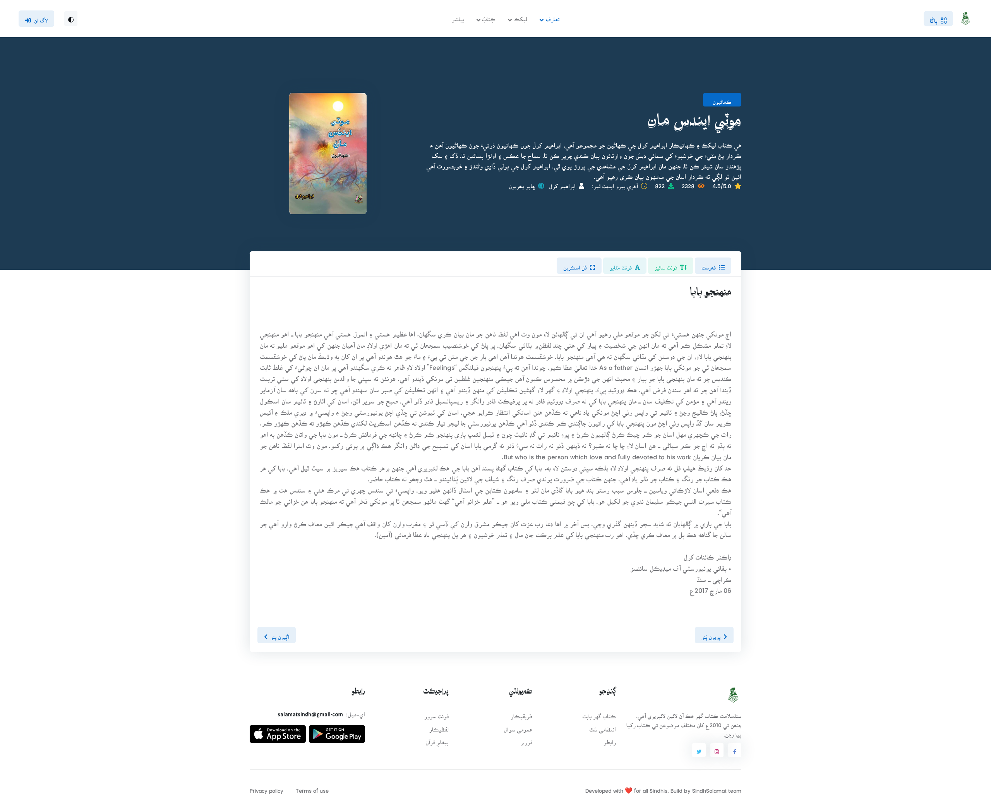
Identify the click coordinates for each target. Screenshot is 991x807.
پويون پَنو (710, 634)
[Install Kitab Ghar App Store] (278, 731)
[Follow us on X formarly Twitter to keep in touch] (698, 750)
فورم (526, 740)
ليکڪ (520, 17)
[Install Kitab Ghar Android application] (337, 731)
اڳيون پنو (280, 634)
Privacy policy (266, 788)
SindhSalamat (709, 788)
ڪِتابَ (489, 17)
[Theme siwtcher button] (70, 18)
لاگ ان (41, 18)
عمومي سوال (518, 727)
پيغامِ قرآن (437, 740)
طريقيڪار (521, 714)
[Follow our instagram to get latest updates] (717, 750)
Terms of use (312, 788)
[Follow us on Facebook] (734, 750)
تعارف (552, 17)
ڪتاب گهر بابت (599, 714)
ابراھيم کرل (562, 183)
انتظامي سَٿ (602, 727)
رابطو (610, 740)
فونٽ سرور (436, 714)
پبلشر (458, 17)
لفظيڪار (439, 727)
